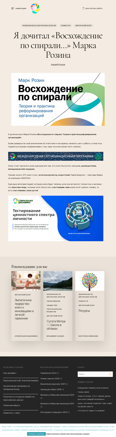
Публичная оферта (11, 405)
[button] (18, 8)
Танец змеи (83, 392)
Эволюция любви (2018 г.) (52, 389)
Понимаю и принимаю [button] (36, 434)
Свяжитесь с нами (11, 413)
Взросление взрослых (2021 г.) (54, 384)
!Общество (52, 305)
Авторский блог (84, 25)
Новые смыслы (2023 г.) (51, 378)
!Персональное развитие (54, 310)
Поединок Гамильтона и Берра (93, 388)
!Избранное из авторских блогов (39, 25)
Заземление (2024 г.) (49, 373)
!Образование (53, 301)
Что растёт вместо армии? (91, 411)
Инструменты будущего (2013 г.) (55, 412)
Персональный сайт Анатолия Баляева (20, 380)
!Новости (65, 25)
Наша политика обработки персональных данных (67, 434)
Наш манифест (10, 373)
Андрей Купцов (58, 64)
